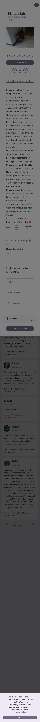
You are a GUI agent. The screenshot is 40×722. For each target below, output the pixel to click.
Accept (20, 717)
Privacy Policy (19, 712)
